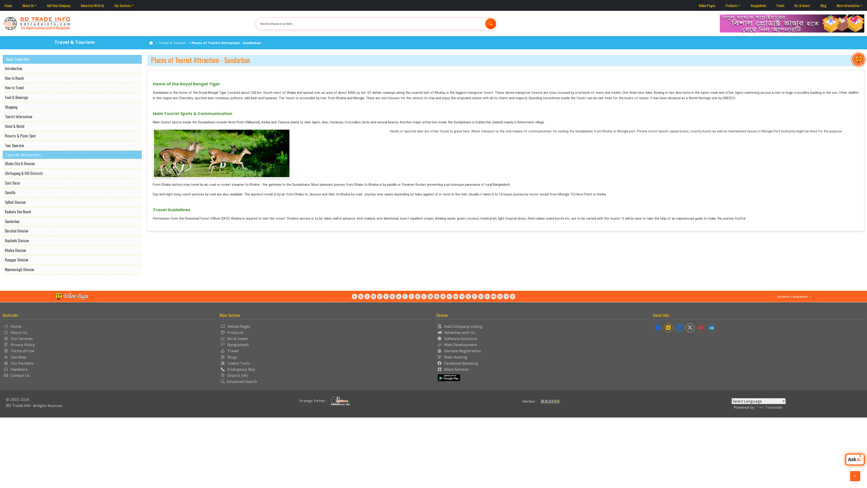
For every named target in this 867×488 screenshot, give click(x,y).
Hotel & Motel (14, 126)
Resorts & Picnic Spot (20, 135)
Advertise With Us (92, 5)
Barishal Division (16, 231)
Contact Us (20, 375)
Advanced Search (241, 381)
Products (732, 5)
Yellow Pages (707, 5)
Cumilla (10, 192)
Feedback (19, 369)
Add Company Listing (462, 326)
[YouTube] (700, 327)
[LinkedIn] (679, 327)
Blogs (231, 357)
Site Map (18, 357)
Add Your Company (58, 5)
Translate (773, 407)
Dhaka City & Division (20, 163)
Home (8, 5)
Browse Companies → (794, 296)
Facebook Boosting (460, 363)
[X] (690, 327)
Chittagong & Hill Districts (24, 173)
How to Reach (14, 78)
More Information (848, 5)
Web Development (460, 344)
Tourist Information (18, 116)
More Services (456, 369)
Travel (780, 5)
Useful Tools (238, 363)
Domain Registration (462, 350)
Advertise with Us (459, 332)
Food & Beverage (16, 97)
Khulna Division (15, 250)
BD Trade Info (18, 405)
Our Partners (22, 363)
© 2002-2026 (17, 399)
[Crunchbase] (711, 327)
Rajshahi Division (17, 240)
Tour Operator (14, 145)
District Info (237, 375)
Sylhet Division (15, 202)
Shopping (11, 107)
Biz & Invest (802, 5)
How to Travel (14, 87)
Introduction (13, 68)
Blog (823, 5)
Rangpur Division (16, 260)
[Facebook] (657, 327)
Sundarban (12, 221)
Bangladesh (758, 5)
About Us (28, 5)
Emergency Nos (240, 369)
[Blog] (668, 327)
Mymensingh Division (19, 269)
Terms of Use (22, 350)
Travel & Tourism (172, 42)
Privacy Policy (22, 344)
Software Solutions (460, 338)
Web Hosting (455, 357)
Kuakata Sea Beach (18, 211)
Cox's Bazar (12, 183)
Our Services (122, 5)
